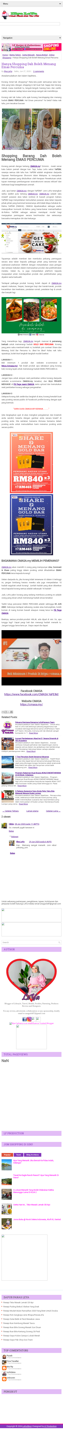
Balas (11, 831)
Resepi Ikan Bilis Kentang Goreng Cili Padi (21, 1331)
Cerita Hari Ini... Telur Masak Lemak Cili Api (31, 1205)
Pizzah (9, 1355)
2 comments (38, 71)
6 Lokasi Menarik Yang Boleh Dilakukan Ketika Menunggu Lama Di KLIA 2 (33, 1191)
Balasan (14, 836)
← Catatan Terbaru (10, 811)
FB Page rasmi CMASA (24, 384)
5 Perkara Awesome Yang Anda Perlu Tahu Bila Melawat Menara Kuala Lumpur (34, 792)
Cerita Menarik (28, 55)
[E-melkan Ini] (2, 712)
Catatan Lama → (53, 811)
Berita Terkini (15, 55)
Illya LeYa (8, 71)
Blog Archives (32, 1155)
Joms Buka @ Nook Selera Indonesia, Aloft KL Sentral (37, 1219)
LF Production (50, 1426)
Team (18, 1155)
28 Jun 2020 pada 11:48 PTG (27, 824)
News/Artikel (42, 55)
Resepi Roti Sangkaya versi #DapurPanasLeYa (23, 1315)
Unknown (11, 1378)
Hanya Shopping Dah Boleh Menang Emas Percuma (29, 65)
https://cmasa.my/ (10, 366)
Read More (33, 733)
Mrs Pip (10, 1367)
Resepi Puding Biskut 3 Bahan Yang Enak (21, 1306)
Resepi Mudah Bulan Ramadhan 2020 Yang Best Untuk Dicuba (30, 1311)
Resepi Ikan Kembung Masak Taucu (19, 1323)
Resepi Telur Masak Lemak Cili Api (18, 1302)
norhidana (11, 1372)
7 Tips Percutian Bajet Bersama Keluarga (32, 757)
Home (5, 55)
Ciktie (11, 824)
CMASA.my (35, 166)
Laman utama (32, 811)
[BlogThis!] (5, 712)
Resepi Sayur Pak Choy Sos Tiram (18, 1340)
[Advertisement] (31, 1097)
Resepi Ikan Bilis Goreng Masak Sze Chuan (22, 1327)
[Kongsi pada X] (8, 712)
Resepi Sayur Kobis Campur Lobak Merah (21, 1335)
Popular (7, 1155)
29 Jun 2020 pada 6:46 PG (40, 842)
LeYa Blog (26, 1426)
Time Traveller (13, 1361)
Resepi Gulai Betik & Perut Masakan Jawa (21, 1319)
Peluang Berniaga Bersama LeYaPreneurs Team (35, 722)
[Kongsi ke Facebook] (11, 712)
